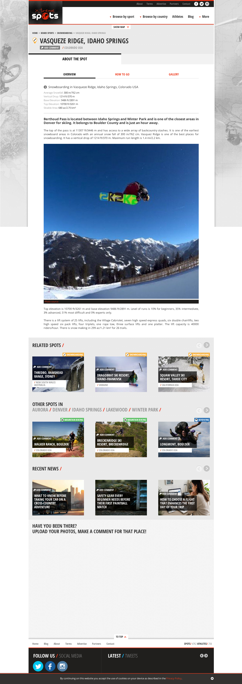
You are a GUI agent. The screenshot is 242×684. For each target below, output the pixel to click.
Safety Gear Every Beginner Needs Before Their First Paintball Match (113, 501)
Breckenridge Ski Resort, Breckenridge (112, 442)
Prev (199, 345)
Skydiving (204, 419)
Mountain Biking (73, 419)
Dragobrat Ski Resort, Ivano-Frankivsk (113, 377)
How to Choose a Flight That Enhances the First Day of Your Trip (177, 503)
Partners (174, 3)
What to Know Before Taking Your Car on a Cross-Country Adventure (50, 501)
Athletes (177, 16)
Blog (191, 16)
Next (206, 345)
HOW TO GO (122, 74)
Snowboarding (64, 33)
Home (35, 33)
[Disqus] (121, 587)
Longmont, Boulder (175, 444)
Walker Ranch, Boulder (51, 444)
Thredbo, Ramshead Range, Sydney (48, 374)
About (140, 3)
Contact (186, 3)
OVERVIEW (69, 74)
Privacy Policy (174, 678)
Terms (150, 3)
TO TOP (119, 636)
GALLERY (174, 74)
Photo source (51, 301)
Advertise (161, 3)
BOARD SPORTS (47, 33)
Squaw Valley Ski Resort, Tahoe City (173, 377)
